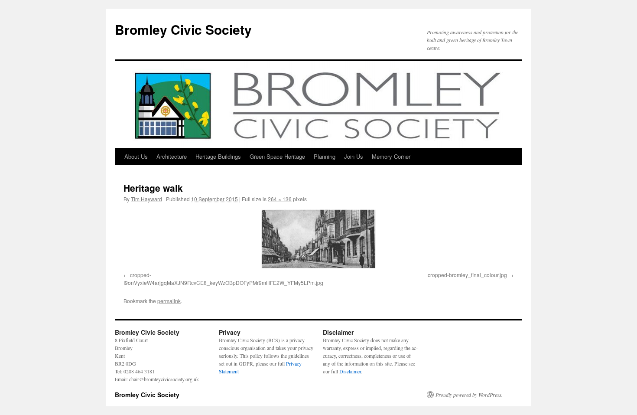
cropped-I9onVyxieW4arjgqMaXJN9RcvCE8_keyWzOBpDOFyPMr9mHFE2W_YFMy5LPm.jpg (223, 278)
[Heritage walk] (319, 238)
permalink (169, 300)
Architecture (171, 156)
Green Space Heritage (277, 156)
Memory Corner (391, 156)
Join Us (353, 156)
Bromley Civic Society (183, 29)
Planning (324, 156)
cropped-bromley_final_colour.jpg (467, 274)
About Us (136, 156)
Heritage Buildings (218, 156)
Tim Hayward (146, 199)
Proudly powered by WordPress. (469, 394)
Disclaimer (350, 371)
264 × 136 (280, 199)
